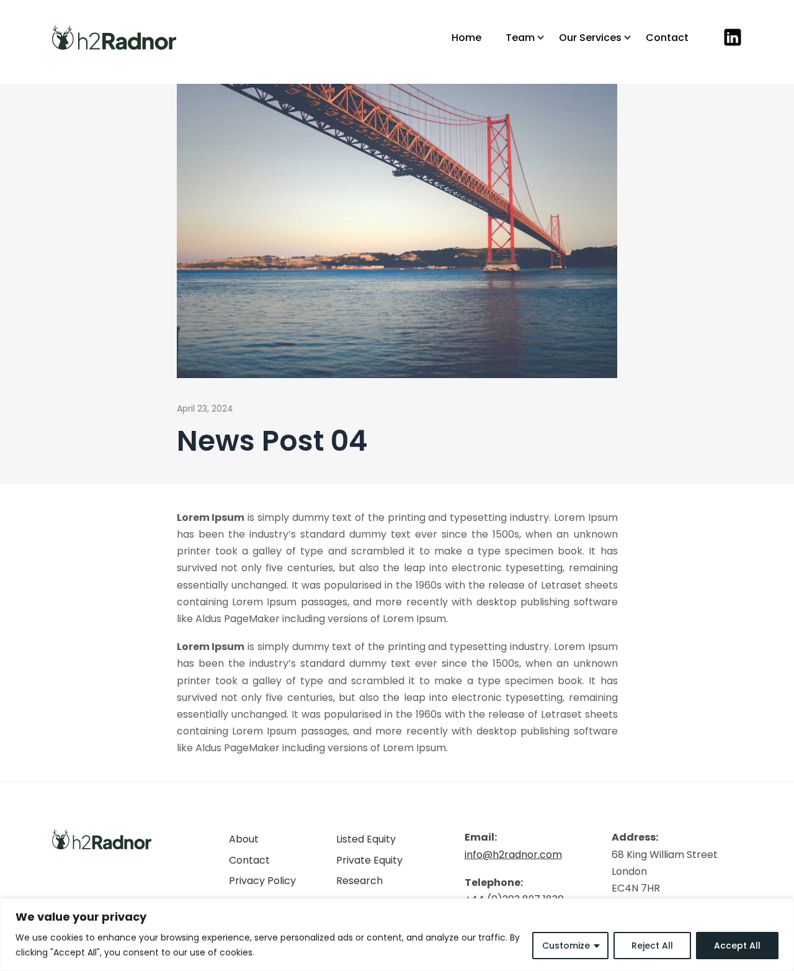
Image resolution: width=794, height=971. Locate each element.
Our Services (590, 37)
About (244, 839)
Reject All (652, 945)
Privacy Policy (262, 881)
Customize (566, 945)
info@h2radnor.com (513, 854)
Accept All (737, 945)
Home (466, 37)
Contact (667, 37)
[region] (397, 934)
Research (359, 881)
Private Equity (369, 860)
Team (520, 37)
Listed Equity (366, 839)
